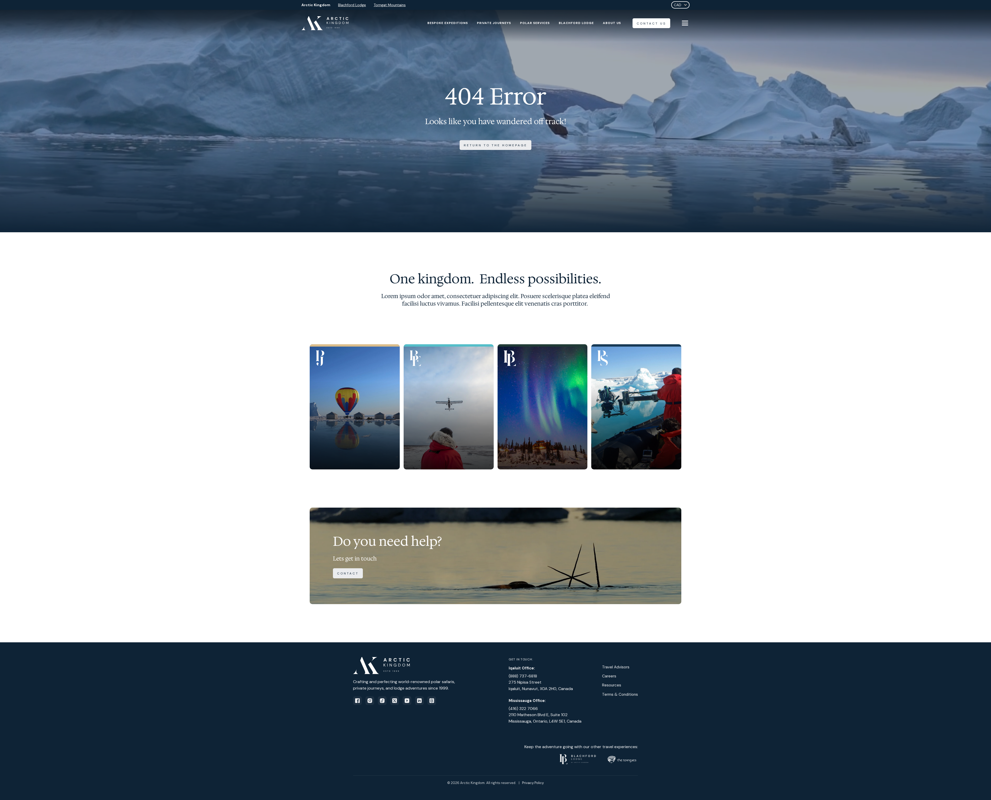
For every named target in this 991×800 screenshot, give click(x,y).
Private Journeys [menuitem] (494, 23)
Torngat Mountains (390, 5)
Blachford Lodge (352, 5)
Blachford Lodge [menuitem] (576, 23)
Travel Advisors (615, 667)
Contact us (651, 23)
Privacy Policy (533, 783)
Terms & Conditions (620, 694)
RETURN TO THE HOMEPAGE (495, 145)
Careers (609, 676)
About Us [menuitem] (612, 23)
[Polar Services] (636, 406)
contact (348, 573)
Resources (611, 685)
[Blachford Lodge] (543, 406)
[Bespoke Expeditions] (449, 406)
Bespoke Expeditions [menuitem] (447, 23)
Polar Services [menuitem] (535, 23)
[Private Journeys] (355, 406)
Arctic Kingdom (315, 5)
